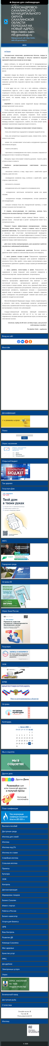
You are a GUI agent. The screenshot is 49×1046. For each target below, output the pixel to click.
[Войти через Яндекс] (26, 341)
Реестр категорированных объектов (24, 699)
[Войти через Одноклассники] (30, 341)
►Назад (7, 51)
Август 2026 (24, 727)
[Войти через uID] (18, 341)
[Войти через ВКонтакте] (22, 341)
